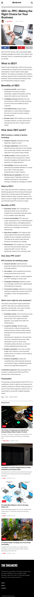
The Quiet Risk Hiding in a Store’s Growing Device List (14, 506)
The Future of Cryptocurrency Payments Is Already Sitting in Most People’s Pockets (14, 431)
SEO (6, 397)
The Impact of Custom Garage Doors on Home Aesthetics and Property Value (16, 468)
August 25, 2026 (11, 478)
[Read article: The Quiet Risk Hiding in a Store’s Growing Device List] (17, 492)
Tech (4, 426)
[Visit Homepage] (17, 2)
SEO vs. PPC (13, 397)
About (3, 585)
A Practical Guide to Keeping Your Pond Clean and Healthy (16, 543)
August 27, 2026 (14, 440)
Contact (3, 588)
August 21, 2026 (11, 553)
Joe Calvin (9, 21)
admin (4, 478)
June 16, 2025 (19, 21)
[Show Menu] (2, 2)
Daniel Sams (6, 440)
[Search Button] (32, 2)
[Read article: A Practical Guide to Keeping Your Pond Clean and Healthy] (17, 529)
